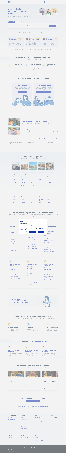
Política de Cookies (41, 228)
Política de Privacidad (23, 229)
